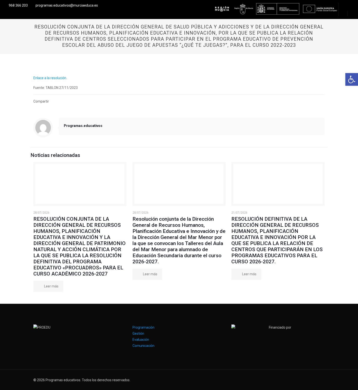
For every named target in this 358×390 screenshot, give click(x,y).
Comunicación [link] (143, 346)
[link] (351, 79)
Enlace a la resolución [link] (49, 78)
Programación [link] (143, 327)
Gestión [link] (138, 333)
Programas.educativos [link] (83, 126)
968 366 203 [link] (18, 5)
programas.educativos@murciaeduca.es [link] (67, 5)
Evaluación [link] (140, 340)
